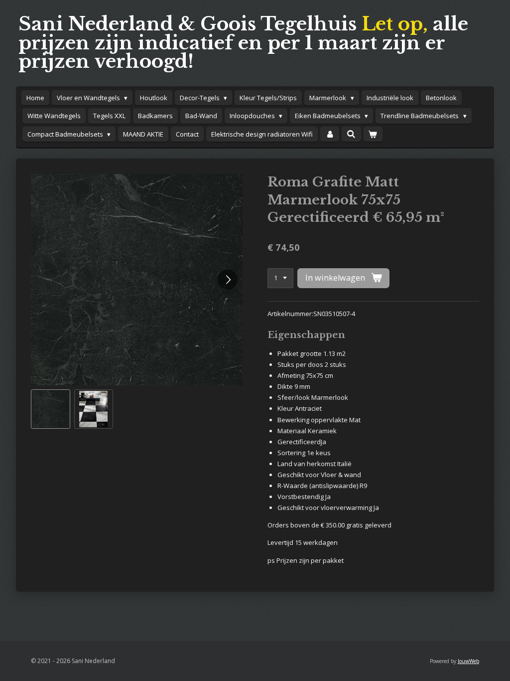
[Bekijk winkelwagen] (373, 134)
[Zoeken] (351, 134)
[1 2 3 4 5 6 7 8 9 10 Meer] (280, 278)
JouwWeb (468, 661)
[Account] (329, 134)
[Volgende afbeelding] (228, 280)
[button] (50, 409)
